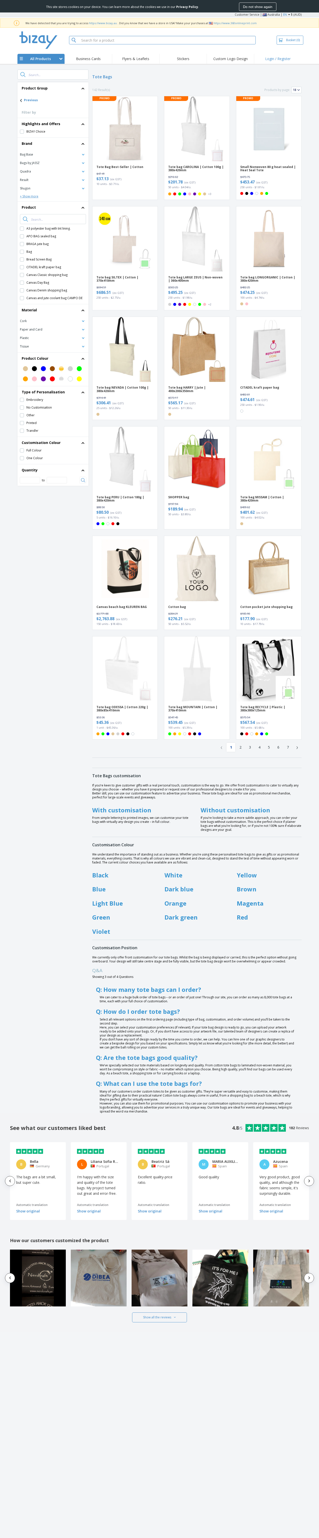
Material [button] (29, 310)
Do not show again (257, 7)
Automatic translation (32, 1205)
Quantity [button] (30, 470)
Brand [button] (27, 143)
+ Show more (29, 196)
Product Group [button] (35, 88)
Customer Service (247, 14)
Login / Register (278, 58)
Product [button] (29, 207)
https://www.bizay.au (103, 23)
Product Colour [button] (35, 358)
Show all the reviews (157, 1317)
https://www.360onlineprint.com (235, 23)
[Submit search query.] (22, 74)
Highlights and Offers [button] (41, 123)
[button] (53, 154)
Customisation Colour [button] (41, 442)
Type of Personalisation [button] (43, 392)
